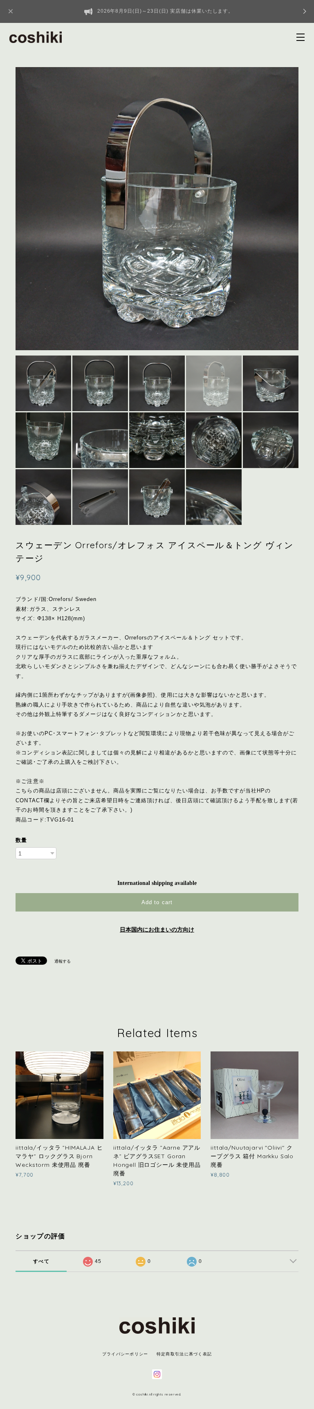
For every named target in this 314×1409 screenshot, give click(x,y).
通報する (62, 961)
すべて (41, 1261)
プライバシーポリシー (125, 1354)
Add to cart (156, 902)
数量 (21, 840)
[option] (157, 208)
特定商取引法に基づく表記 (184, 1354)
